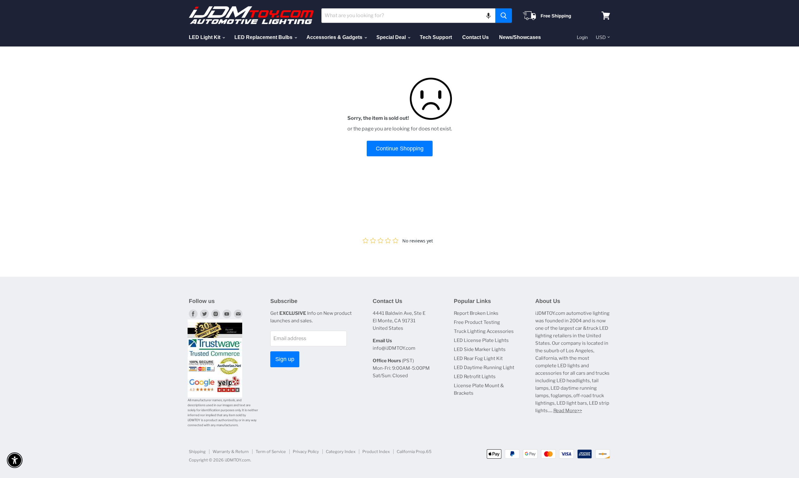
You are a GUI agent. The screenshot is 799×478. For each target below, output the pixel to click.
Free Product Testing (477, 322)
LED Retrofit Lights (475, 376)
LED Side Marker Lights (480, 349)
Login (582, 37)
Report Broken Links (476, 313)
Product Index (376, 451)
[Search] (503, 15)
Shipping (197, 451)
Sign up (284, 359)
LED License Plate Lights (481, 340)
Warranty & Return (231, 451)
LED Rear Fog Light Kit (478, 358)
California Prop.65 (414, 451)
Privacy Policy (306, 451)
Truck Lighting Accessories (484, 331)
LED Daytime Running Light (484, 367)
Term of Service (271, 451)
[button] (488, 15)
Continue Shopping (400, 148)
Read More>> (567, 410)
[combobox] (408, 15)
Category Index (340, 451)
